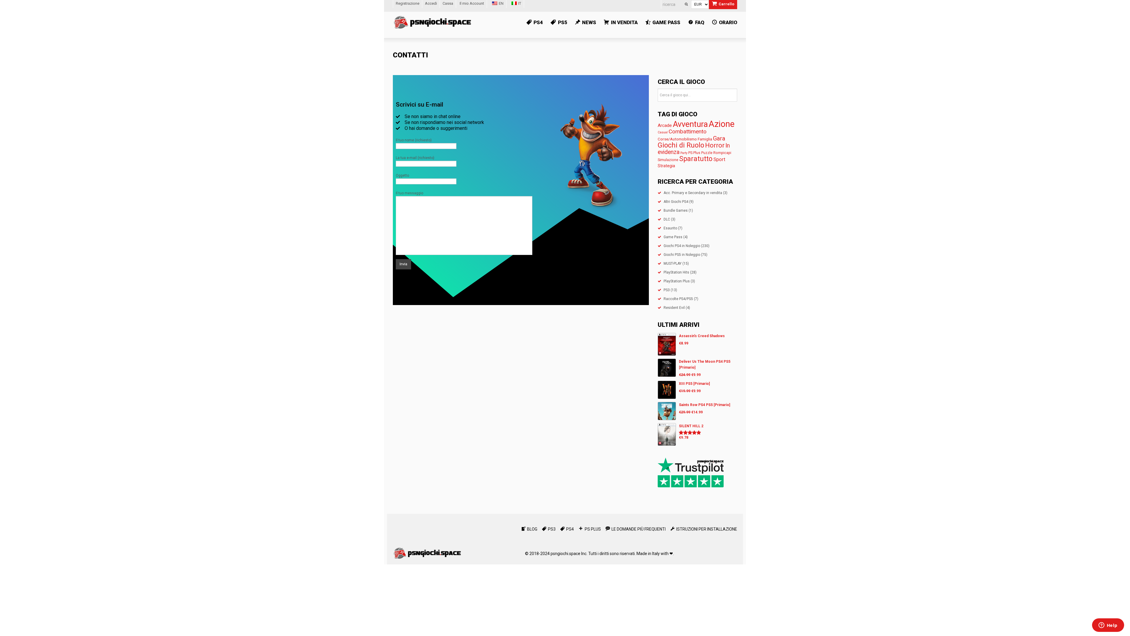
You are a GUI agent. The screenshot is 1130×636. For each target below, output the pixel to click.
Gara (719, 138)
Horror (714, 145)
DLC (667, 219)
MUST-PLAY (673, 263)
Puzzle (706, 152)
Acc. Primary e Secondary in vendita (693, 193)
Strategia (666, 165)
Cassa (448, 3)
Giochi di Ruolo (681, 145)
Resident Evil (674, 308)
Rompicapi (722, 152)
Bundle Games (676, 210)
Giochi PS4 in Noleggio (682, 246)
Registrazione (407, 3)
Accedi (431, 3)
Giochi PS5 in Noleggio (682, 255)
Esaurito (670, 228)
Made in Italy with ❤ (655, 553)
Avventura (690, 124)
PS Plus (694, 152)
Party (683, 153)
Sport (719, 159)
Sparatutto (695, 159)
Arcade (665, 125)
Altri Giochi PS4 (676, 202)
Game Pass (673, 237)
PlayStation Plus (677, 281)
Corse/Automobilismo (677, 139)
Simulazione (668, 160)
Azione (721, 124)
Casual (663, 132)
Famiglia (705, 139)
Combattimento (688, 131)
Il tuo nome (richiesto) (414, 140)
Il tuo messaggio (409, 193)
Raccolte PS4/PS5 (678, 299)
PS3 (667, 290)
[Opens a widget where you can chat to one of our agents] (1108, 625)
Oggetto (402, 175)
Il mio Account (472, 3)
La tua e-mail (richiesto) (415, 158)
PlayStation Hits (676, 272)
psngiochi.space (565, 553)
